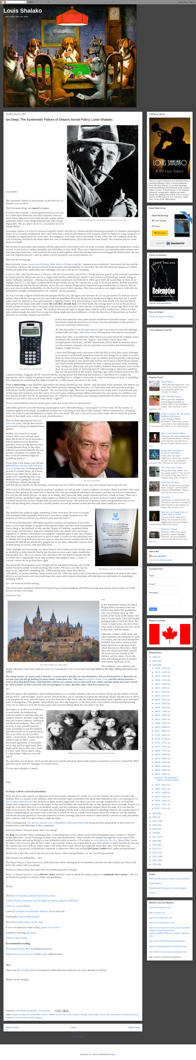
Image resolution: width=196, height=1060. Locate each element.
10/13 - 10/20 (161, 703)
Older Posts (134, 1027)
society (30, 1017)
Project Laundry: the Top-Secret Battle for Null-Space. (175, 415)
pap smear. (31, 932)
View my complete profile (160, 560)
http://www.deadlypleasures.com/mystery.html (168, 946)
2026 (155, 657)
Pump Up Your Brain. (170, 482)
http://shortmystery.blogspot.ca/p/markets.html (168, 951)
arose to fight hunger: (29, 916)
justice (103, 1014)
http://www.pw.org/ (157, 912)
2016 (155, 841)
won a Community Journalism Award (56, 822)
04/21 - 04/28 (161, 793)
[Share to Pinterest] (67, 1010)
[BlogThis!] (59, 1010)
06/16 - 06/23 (161, 758)
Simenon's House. (169, 529)
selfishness (10, 1017)
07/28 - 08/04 (161, 735)
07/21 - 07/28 (161, 739)
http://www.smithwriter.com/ (161, 917)
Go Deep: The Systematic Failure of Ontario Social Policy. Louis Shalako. (59, 119)
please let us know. (50, 927)
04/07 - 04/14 (161, 796)
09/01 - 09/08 (161, 727)
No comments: (45, 1011)
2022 (155, 817)
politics (128, 1014)
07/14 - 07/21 (161, 743)
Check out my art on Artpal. (161, 316)
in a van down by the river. (104, 840)
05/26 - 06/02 (161, 770)
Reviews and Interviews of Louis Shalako (167, 888)
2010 (155, 864)
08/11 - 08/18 (161, 731)
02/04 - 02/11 (161, 800)
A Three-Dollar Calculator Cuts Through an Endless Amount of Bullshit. (42, 900)
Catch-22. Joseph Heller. (18, 906)
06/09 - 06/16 (161, 762)
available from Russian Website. (32, 911)
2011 (154, 860)
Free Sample (160, 221)
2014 (155, 848)
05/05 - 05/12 (161, 789)
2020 (155, 825)
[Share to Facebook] (64, 1010)
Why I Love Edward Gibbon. (174, 433)
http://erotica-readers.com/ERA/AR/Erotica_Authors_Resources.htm (169, 933)
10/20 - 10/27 (161, 699)
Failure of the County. (17, 938)
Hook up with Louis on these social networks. (169, 879)
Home (73, 1027)
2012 (155, 856)
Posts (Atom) (78, 1037)
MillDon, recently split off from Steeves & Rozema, (24, 467)
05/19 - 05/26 (161, 774)
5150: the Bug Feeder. (171, 396)
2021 (155, 821)
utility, (87, 332)
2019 (155, 829)
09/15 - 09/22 (161, 719)
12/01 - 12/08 (161, 684)
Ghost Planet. (167, 382)
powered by (161, 243)
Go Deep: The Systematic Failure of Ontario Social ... (167, 778)
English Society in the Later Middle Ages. (27, 954)
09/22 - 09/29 (161, 715)
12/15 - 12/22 (161, 676)
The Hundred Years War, (18, 948)
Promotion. (166, 497)
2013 (155, 852)
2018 (155, 833)
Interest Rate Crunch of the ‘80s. (26, 922)
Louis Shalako (22, 10)
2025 (155, 661)
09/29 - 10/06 (161, 711)
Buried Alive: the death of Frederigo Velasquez (172, 451)
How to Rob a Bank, (27, 970)
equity (14, 1014)
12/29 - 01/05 (161, 668)
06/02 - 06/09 (161, 766)
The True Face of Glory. (172, 467)
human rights (93, 1014)
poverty (135, 1014)
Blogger (112, 1054)
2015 (155, 844)
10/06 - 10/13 (161, 707)
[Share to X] (61, 1010)
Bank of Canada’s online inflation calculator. (33, 895)
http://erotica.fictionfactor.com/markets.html (167, 940)
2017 (155, 837)
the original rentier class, (95, 679)
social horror (21, 1017)
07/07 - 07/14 (161, 747)
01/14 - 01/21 (161, 804)
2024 (155, 665)
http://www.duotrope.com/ (160, 907)
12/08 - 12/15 (161, 680)
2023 (155, 813)
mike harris (115, 1014)
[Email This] (56, 1010)
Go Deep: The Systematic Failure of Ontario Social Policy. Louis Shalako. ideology (52, 1014)
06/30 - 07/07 (161, 750)
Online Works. (155, 883)
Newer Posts (12, 1027)
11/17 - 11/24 (161, 692)
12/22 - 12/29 (161, 672)
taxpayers (39, 1017)
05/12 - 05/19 (161, 785)
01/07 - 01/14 (161, 808)
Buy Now (161, 233)
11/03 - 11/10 (161, 696)
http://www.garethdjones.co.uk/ (162, 922)
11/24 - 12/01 (161, 688)
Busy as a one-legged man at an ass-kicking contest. (174, 513)
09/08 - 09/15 (161, 723)
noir (122, 1014)
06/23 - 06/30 (161, 754)
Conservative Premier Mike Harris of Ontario (50, 264)
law (108, 1014)
